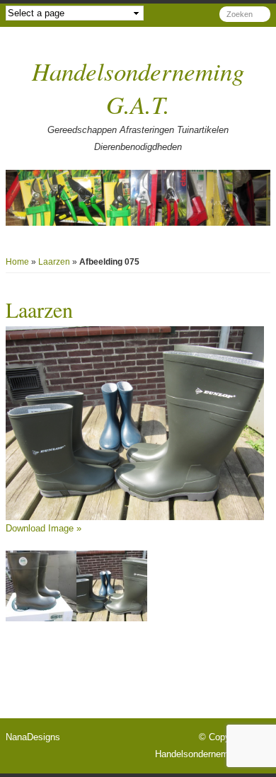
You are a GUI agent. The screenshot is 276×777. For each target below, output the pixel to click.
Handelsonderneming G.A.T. (212, 754)
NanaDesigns (33, 737)
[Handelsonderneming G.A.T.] (138, 198)
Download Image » (43, 528)
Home (17, 262)
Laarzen (54, 262)
